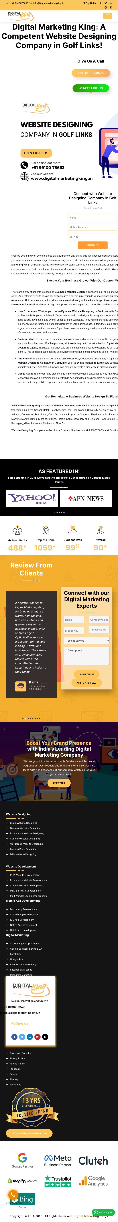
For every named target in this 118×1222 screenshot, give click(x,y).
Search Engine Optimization (24, 943)
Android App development (23, 914)
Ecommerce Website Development (28, 880)
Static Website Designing (22, 822)
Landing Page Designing (22, 849)
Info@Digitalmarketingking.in (48, 3)
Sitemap (13, 1079)
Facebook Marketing (20, 969)
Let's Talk (59, 783)
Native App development (22, 925)
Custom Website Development (25, 885)
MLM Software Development (24, 890)
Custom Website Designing (24, 838)
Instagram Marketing (20, 974)
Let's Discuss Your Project (28, 1133)
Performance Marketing (22, 964)
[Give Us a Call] (13, 1195)
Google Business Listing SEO (25, 948)
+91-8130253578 (91, 73)
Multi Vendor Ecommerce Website (27, 895)
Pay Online (14, 1084)
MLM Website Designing (22, 854)
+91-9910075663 (19, 3)
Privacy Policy (16, 1058)
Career (12, 1074)
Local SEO (14, 953)
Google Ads (15, 959)
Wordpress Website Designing (25, 843)
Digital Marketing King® (91, 1216)
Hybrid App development (22, 930)
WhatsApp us (91, 88)
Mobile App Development (23, 909)
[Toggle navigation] (107, 16)
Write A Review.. (86, 682)
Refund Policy (16, 1063)
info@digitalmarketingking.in (21, 1012)
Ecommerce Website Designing (26, 833)
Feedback (14, 1068)
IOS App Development (21, 919)
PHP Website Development (23, 874)
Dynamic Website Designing (24, 828)
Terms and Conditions (20, 1053)
